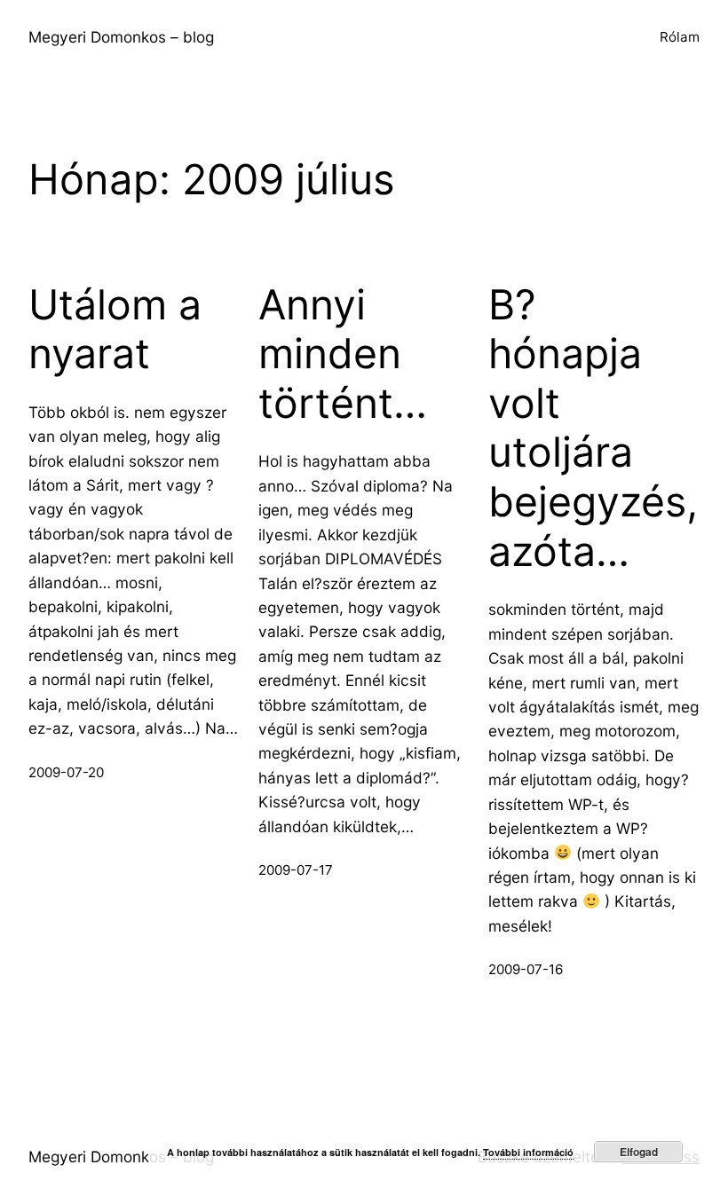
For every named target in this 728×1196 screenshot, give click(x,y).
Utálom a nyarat (115, 329)
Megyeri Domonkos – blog (121, 37)
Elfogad (639, 1152)
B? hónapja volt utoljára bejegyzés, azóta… (593, 428)
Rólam (680, 36)
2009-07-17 (295, 870)
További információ (528, 1152)
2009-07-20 (66, 772)
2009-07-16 (525, 969)
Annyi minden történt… (342, 354)
